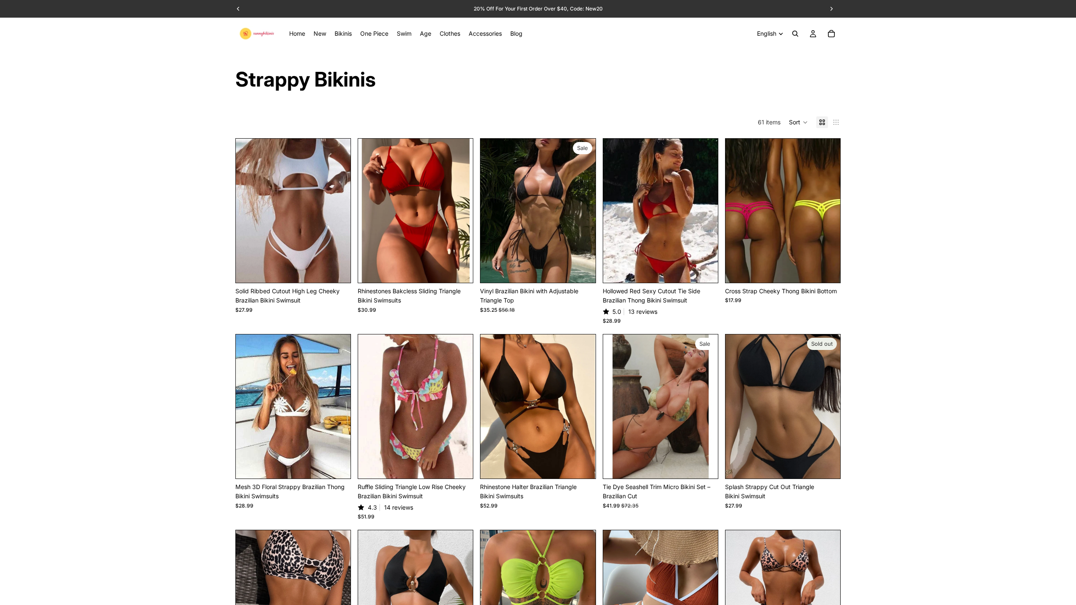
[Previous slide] (248, 211)
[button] (798, 122)
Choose (344, 269)
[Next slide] (338, 211)
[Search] (795, 33)
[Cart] (831, 33)
